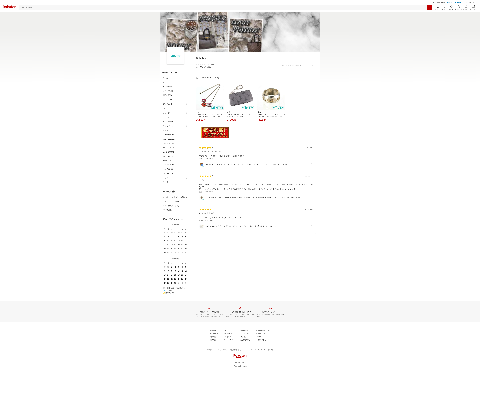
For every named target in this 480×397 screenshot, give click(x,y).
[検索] (429, 13)
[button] (471, 8)
